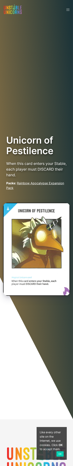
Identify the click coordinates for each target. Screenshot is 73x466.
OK (60, 453)
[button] (68, 10)
